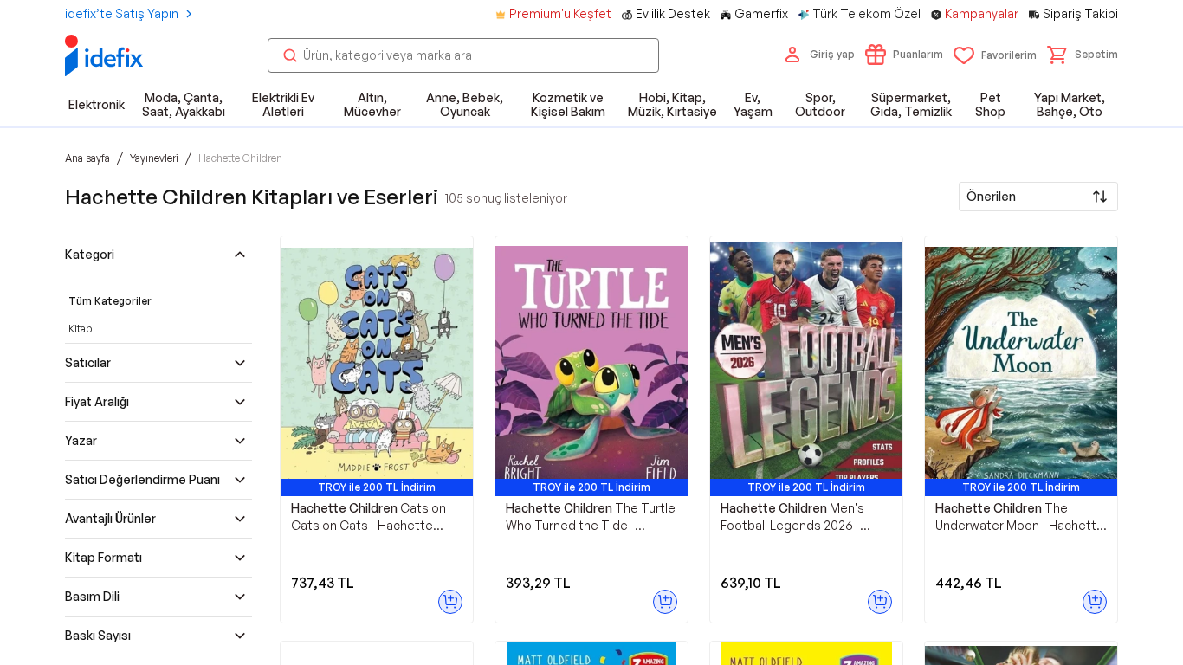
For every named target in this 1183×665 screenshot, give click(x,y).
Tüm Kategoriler (110, 300)
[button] (1082, 54)
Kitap (80, 328)
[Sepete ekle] (450, 602)
